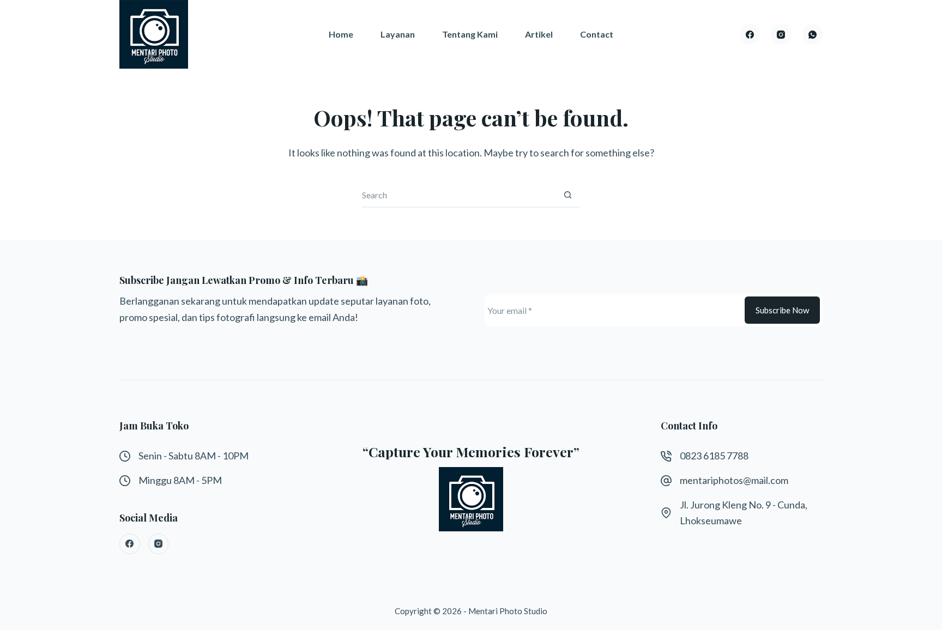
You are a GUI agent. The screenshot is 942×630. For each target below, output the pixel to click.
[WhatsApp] (812, 34)
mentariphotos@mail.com (734, 480)
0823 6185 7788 (714, 456)
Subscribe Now (782, 310)
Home (341, 34)
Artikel (539, 34)
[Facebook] (750, 34)
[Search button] (567, 195)
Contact (596, 34)
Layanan (398, 34)
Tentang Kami (470, 34)
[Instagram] (781, 34)
